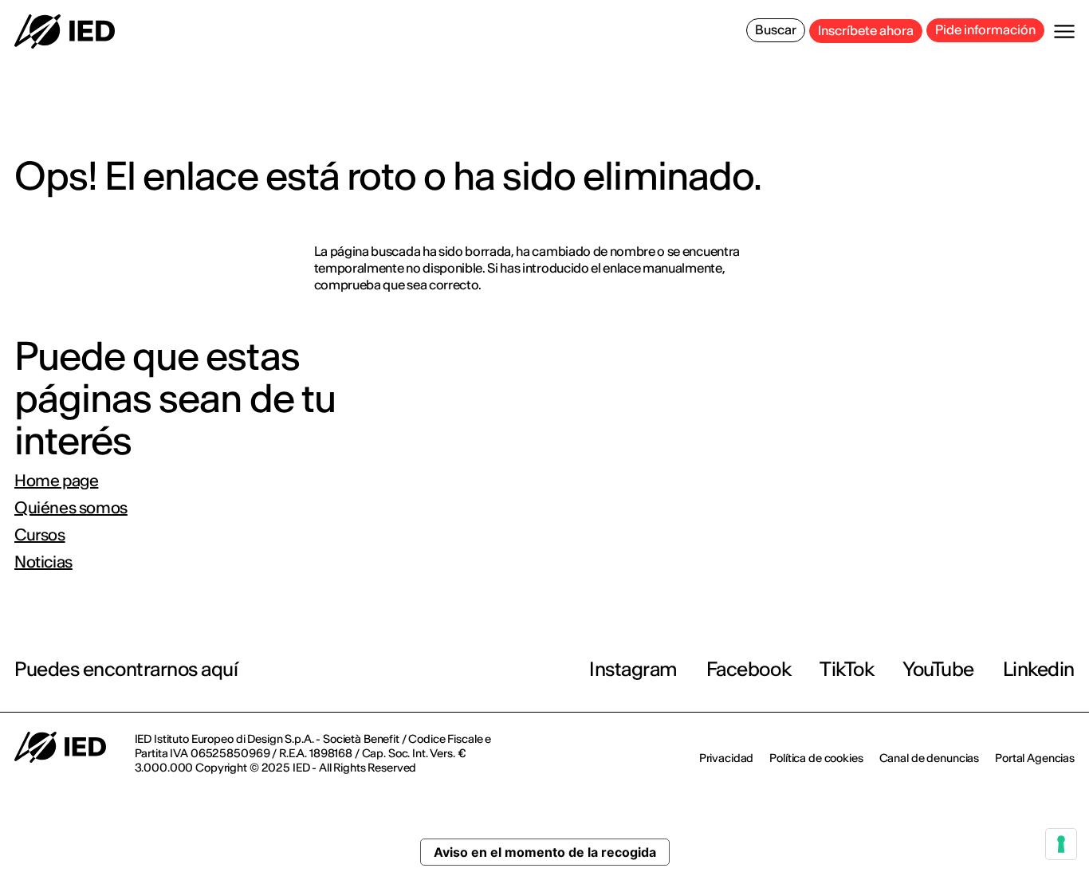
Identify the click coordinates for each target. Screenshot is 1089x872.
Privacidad (726, 758)
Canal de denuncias (929, 758)
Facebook (748, 669)
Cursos (39, 535)
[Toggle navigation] (1064, 31)
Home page (56, 480)
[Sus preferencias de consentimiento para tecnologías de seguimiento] (1061, 844)
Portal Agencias (1035, 758)
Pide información (985, 29)
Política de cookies (816, 758)
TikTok (847, 669)
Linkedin (1039, 669)
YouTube (938, 669)
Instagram (633, 669)
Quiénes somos (71, 508)
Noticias (43, 562)
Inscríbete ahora (866, 30)
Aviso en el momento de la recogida (545, 852)
